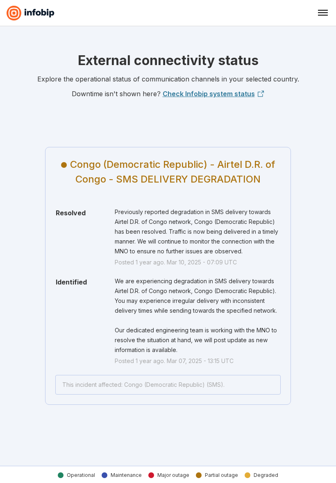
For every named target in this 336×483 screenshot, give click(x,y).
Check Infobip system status (209, 94)
